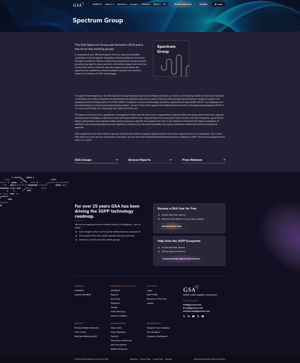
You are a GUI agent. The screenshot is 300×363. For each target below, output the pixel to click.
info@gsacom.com (192, 304)
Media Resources (119, 349)
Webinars (115, 303)
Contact (114, 336)
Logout (150, 303)
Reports (114, 294)
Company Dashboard (157, 336)
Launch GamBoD (82, 294)
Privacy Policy (145, 359)
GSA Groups (83, 160)
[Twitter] (184, 316)
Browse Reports (139, 160)
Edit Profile (152, 294)
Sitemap (168, 359)
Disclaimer (134, 359)
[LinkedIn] (189, 316)
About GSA (116, 327)
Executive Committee (121, 340)
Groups (114, 307)
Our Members (153, 332)
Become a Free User (172, 226)
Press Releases (192, 160)
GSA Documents (119, 344)
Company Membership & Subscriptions (181, 258)
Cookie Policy (158, 359)
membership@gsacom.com (196, 311)
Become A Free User (157, 298)
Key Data (115, 298)
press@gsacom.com (193, 308)
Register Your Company (158, 327)
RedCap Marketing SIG (85, 336)
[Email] (203, 316)
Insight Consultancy (218, 359)
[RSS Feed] (198, 316)
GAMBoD (79, 290)
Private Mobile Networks (86, 327)
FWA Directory (118, 311)
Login (149, 290)
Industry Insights (119, 315)
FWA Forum (80, 332)
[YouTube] (193, 316)
